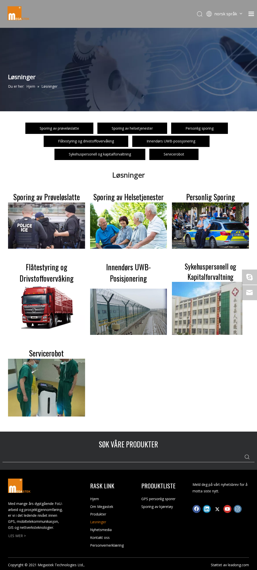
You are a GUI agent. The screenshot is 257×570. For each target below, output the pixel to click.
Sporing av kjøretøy (157, 506)
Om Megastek (101, 506)
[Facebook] (196, 509)
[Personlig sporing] (210, 225)
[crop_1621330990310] (46, 388)
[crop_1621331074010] (207, 308)
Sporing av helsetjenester (132, 128)
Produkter (98, 514)
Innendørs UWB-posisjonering (171, 141)
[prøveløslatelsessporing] (46, 225)
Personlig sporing (199, 128)
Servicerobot (174, 154)
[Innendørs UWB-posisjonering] (128, 312)
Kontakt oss (100, 537)
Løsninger (98, 522)
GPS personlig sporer (158, 498)
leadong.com (238, 564)
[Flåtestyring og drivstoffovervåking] (46, 307)
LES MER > (17, 535)
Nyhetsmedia (101, 529)
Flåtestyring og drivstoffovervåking (86, 141)
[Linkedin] (207, 509)
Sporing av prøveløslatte (59, 128)
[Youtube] (227, 509)
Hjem (94, 498)
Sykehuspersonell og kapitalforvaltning (100, 154)
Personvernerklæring (107, 545)
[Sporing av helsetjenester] (128, 225)
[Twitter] (217, 509)
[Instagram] (238, 509)
